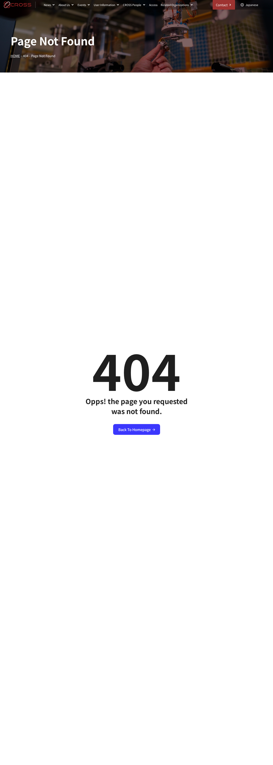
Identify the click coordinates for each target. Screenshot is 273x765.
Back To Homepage (134, 429)
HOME (15, 55)
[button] (49, 4)
